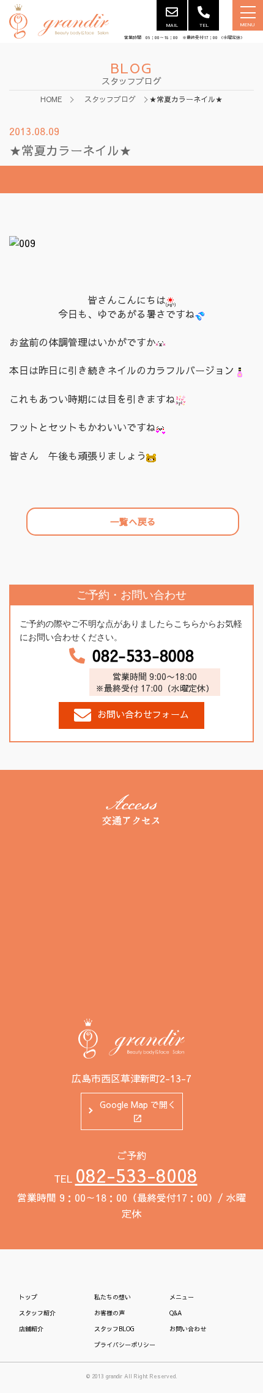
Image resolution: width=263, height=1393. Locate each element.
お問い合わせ (187, 1329)
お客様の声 (109, 1313)
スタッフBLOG (114, 1329)
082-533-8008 (143, 655)
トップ (28, 1297)
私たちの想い (112, 1297)
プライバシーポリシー (124, 1344)
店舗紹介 (31, 1329)
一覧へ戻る (133, 521)
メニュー (181, 1297)
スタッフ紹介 (37, 1313)
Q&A (175, 1313)
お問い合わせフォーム (143, 714)
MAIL (172, 24)
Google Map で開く (138, 1104)
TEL (204, 24)
